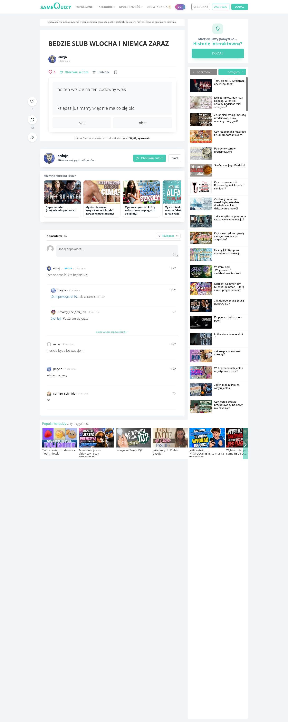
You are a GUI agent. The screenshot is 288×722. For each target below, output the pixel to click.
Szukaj (202, 6)
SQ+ (180, 6)
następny (234, 72)
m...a (56, 344)
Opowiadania (159, 6)
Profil (174, 158)
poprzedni (203, 72)
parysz (62, 290)
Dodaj (239, 6)
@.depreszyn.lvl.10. (64, 296)
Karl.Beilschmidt (64, 393)
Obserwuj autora (152, 158)
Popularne (84, 6)
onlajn (62, 57)
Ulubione (104, 72)
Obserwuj (76, 72)
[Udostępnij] (32, 137)
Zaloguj (220, 6)
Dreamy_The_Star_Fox (72, 312)
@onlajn (56, 318)
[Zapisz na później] (116, 72)
